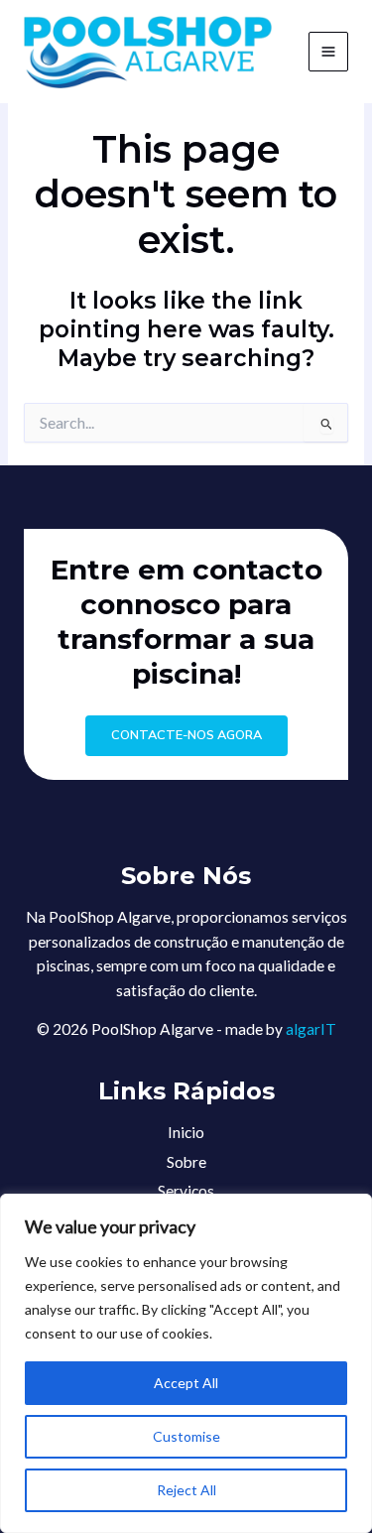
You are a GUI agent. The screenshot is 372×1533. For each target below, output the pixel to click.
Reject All (186, 1489)
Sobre (186, 1162)
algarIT (311, 1029)
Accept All (186, 1382)
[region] (186, 1363)
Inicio (186, 1132)
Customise (186, 1436)
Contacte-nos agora (186, 735)
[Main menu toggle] (328, 51)
